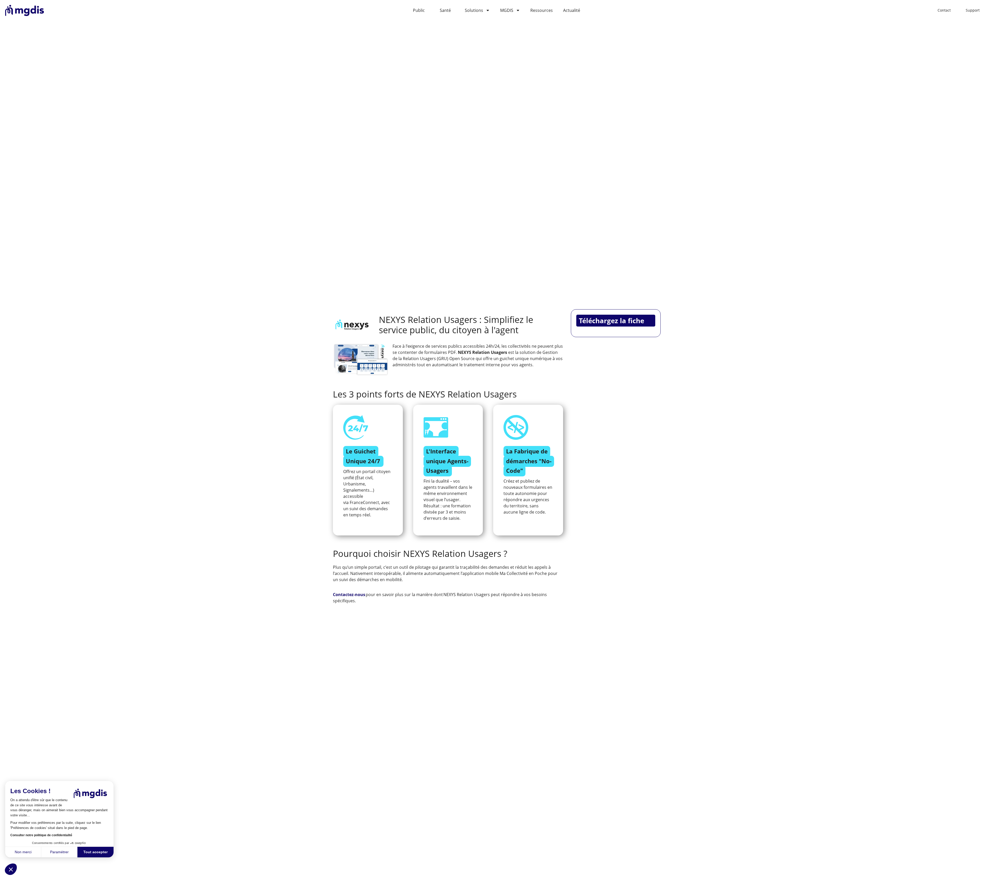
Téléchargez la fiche (611, 320)
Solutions (474, 10)
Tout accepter (95, 852)
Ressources (541, 10)
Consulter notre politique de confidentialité (41, 835)
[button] (11, 869)
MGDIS (506, 10)
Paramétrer (59, 852)
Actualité (571, 10)
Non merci (23, 852)
